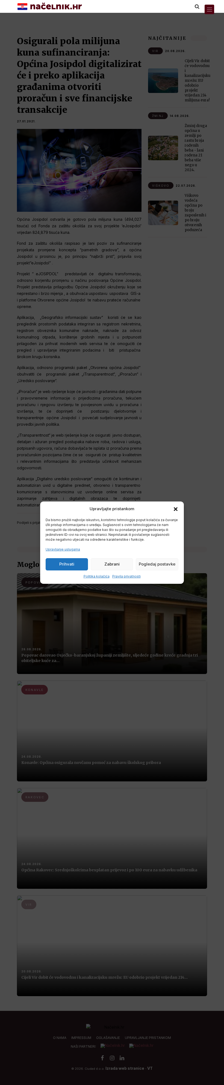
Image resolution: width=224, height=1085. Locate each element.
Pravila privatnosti (126, 576)
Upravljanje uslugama (63, 549)
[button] (175, 509)
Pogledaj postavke (157, 564)
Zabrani (112, 564)
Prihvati (66, 564)
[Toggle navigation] (209, 9)
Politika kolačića (97, 576)
